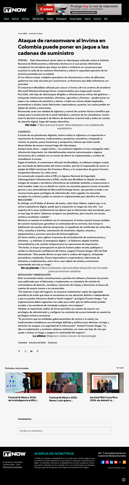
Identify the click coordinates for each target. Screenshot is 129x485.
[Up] (123, 479)
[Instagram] (107, 462)
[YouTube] (115, 462)
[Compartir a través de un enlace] (37, 351)
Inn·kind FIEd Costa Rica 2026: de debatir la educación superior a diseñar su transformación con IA (105, 399)
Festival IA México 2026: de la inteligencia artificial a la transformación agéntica (23, 399)
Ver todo (120, 368)
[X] (120, 462)
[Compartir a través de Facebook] (19, 351)
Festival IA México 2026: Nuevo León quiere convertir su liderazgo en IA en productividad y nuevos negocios (63, 399)
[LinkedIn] (111, 462)
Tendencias (52, 342)
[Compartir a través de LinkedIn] (31, 351)
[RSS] (124, 462)
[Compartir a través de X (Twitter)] (25, 351)
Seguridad (22, 342)
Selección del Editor (37, 342)
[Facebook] (103, 462)
